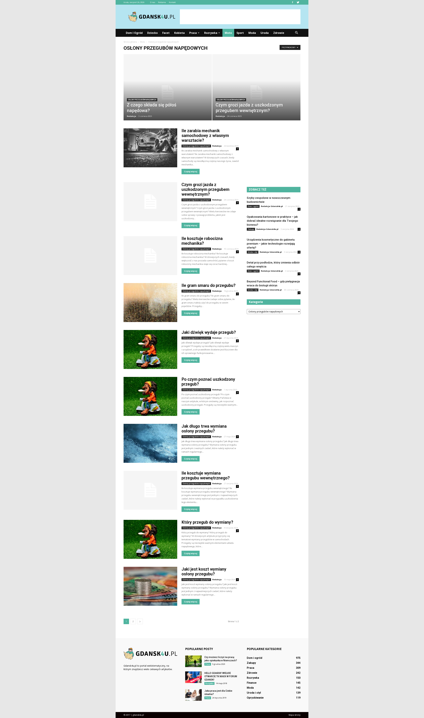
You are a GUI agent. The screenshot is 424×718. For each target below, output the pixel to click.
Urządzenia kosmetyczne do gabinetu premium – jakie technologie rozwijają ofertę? (271, 243)
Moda (252, 33)
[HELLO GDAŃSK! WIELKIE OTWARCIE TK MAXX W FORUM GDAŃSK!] (193, 677)
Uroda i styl (252, 252)
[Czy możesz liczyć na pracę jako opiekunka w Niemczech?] (193, 661)
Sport (240, 33)
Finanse (252, 682)
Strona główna (130, 41)
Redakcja (131, 116)
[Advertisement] (240, 16)
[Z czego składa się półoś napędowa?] (168, 92)
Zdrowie (278, 33)
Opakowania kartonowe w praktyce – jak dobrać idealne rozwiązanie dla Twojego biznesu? (272, 220)
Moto (228, 33)
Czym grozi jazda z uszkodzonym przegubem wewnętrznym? (205, 189)
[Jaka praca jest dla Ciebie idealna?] (193, 695)
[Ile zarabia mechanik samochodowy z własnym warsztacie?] (150, 147)
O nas (152, 2)
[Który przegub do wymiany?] (150, 539)
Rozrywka (210, 33)
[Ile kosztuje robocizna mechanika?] (150, 255)
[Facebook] (292, 2)
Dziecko (152, 33)
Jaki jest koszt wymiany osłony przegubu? (204, 571)
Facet (166, 33)
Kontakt (172, 2)
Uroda (265, 33)
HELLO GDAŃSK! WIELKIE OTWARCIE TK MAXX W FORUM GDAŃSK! (220, 676)
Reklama (162, 2)
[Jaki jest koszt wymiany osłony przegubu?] (150, 586)
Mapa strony (294, 715)
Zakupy (251, 229)
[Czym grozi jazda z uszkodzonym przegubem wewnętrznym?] (256, 92)
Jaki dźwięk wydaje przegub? (209, 332)
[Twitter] (297, 2)
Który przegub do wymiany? (207, 522)
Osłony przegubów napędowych (142, 100)
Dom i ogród (134, 33)
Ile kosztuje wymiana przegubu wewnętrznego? (206, 475)
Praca (193, 33)
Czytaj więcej (190, 171)
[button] (296, 33)
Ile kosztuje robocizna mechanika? (202, 241)
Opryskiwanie (255, 697)
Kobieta (179, 33)
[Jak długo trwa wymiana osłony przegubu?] (150, 443)
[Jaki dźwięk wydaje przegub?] (150, 349)
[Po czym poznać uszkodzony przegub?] (150, 396)
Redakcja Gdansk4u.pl (272, 206)
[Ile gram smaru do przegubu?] (150, 302)
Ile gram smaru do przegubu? (209, 285)
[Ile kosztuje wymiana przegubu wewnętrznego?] (150, 490)
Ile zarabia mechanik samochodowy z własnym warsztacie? (205, 135)
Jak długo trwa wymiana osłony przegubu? (204, 428)
